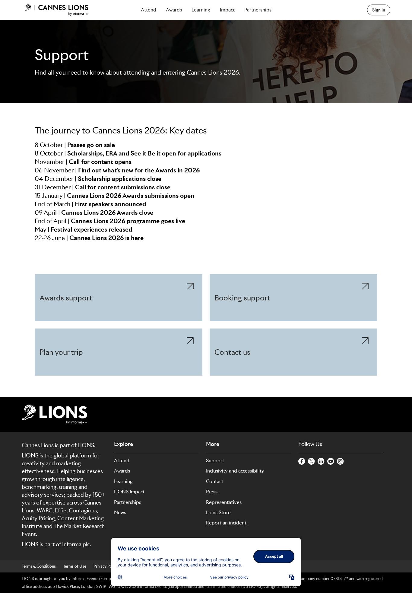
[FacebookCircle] (302, 461)
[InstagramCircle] (340, 461)
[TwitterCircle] (311, 461)
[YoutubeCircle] (330, 461)
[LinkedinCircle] (321, 461)
